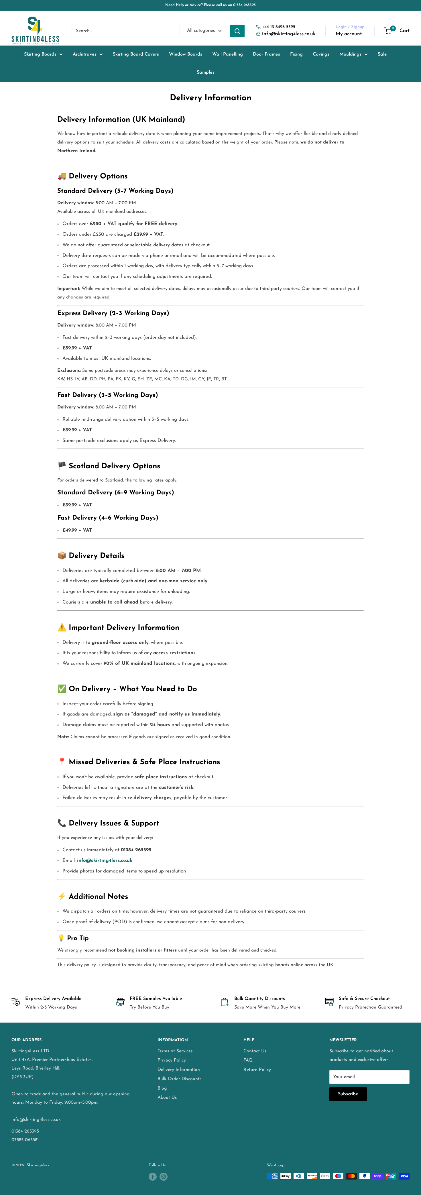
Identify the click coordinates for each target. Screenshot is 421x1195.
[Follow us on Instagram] (164, 1177)
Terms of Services (175, 1051)
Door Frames (266, 54)
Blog (162, 1088)
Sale (382, 54)
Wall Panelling (227, 54)
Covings (321, 54)
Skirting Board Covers (136, 54)
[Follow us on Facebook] (153, 1177)
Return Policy (257, 1070)
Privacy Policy (172, 1060)
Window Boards (185, 54)
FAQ (248, 1060)
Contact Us (255, 1051)
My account (349, 34)
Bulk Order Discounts (180, 1079)
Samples (206, 72)
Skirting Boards (40, 54)
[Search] (237, 31)
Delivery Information (179, 1070)
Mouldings (350, 54)
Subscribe (348, 1094)
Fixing (296, 54)
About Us (167, 1097)
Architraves (85, 54)
